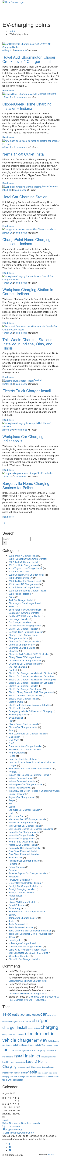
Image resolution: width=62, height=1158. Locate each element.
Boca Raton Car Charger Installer (25, 609)
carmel (28, 1021)
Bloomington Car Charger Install (25, 603)
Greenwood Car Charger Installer (25, 746)
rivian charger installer (18, 1072)
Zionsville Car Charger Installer (24, 959)
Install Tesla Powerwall (20, 787)
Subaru (12, 914)
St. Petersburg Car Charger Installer (27, 911)
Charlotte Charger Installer (22, 644)
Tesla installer (30, 1076)
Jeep (11, 800)
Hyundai (13, 771)
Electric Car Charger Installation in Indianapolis (32, 679)
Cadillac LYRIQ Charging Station (25, 616)
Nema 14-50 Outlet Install (21, 841)
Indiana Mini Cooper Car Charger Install (29, 774)
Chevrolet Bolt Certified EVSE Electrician (29, 654)
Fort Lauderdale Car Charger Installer (28, 733)
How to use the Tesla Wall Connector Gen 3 (31, 768)
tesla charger (43, 1073)
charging (49, 1027)
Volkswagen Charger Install (22, 943)
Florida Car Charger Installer (23, 727)
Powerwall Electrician (19, 879)
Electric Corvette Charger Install (25, 695)
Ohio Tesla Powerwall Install (23, 851)
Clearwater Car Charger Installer (25, 660)
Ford (11, 730)
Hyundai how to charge (32, 1050)
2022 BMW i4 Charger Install (23, 555)
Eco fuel (6, 144)
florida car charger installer (29, 1044)
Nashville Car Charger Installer (24, 832)
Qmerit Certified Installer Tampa (25, 882)
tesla (32, 1072)
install (19, 1056)
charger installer (34, 1028)
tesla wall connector (12, 1079)
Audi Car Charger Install (21, 600)
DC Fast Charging (18, 666)
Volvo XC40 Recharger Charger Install (28, 949)
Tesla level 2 (41, 1076)
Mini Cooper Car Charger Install (25, 825)
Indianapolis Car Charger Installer (26, 784)
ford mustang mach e (50, 1045)
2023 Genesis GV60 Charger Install (26, 574)
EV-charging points (18, 714)
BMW (11, 606)
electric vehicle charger (28, 1036)
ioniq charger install (48, 1057)
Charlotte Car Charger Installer (24, 641)
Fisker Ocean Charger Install (23, 724)
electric (32, 1033)
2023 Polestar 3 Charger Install (24, 587)
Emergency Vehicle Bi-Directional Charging (30, 711)
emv (38, 1040)
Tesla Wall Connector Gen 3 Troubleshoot (30, 933)
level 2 (5, 1061)
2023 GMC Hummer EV (21, 577)
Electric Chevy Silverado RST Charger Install (31, 692)
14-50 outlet (11, 1014)
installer (32, 1055)
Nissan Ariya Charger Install (23, 844)
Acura (12, 596)
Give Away (14, 739)
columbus (20, 1034)
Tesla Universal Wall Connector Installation (30, 930)
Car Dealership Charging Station (25, 625)
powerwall (26, 1067)
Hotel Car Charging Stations (23, 759)
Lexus (12, 806)
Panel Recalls (15, 857)
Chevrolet (13, 650)
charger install (14, 1027)
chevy (4, 1034)
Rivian (12, 898)
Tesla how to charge (17, 1076)
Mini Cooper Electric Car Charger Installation (31, 828)
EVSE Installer (16, 717)
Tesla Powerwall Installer (21, 927)
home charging (15, 1050)
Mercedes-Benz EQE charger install (27, 819)
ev (45, 1040)
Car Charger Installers (45, 93)
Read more (8, 90)
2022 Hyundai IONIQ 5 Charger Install (28, 558)
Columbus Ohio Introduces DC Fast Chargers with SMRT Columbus (34, 998)
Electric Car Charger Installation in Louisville (31, 682)
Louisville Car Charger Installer (24, 809)
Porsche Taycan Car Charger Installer (28, 873)
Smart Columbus (17, 905)
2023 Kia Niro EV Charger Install (25, 581)
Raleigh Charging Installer (22, 889)
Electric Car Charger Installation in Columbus (31, 676)
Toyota (12, 936)
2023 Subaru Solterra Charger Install (27, 590)
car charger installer (19, 619)
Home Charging (17, 752)
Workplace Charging (19, 956)
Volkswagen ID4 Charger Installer (25, 946)
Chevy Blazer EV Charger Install (25, 657)
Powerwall (14, 876)
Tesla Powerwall (17, 924)
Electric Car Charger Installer (23, 685)
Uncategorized (16, 940)
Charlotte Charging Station (22, 647)
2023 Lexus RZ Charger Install (24, 584)
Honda (12, 755)
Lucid (11, 813)
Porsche (13, 870)
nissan (19, 1067)
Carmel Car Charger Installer (23, 628)
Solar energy (15, 908)
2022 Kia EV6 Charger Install (23, 562)
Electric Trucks (16, 701)
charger (40, 1020)
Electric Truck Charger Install (23, 698)
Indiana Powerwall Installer (22, 781)
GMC (11, 743)
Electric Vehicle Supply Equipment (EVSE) (30, 704)
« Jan (5, 1119)
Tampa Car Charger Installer (23, 917)
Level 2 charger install (17, 1062)
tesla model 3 (53, 1076)
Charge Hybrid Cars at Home (23, 635)
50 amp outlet (30, 1014)
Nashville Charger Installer (22, 835)
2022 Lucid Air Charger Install (24, 565)
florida (50, 1041)
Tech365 (51, 1154)
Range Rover (15, 895)
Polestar (13, 863)
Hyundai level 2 (49, 1050)
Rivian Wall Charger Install (22, 901)
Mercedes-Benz (17, 816)
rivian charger (36, 1067)
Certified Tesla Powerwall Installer (26, 631)
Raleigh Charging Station (21, 892)
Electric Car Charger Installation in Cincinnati (31, 673)
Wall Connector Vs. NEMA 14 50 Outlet (28, 952)
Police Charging (17, 867)
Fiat (11, 720)
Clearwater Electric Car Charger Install (28, 980)
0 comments (20, 50)
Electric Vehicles (49, 186)
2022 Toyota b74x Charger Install (25, 568)
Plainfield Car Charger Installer (24, 860)
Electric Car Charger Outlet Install (25, 689)
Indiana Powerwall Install (21, 778)
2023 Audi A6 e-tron (19, 571)
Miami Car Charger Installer (23, 822)
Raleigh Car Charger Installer (23, 886)
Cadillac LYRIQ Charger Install (24, 612)
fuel (5, 1049)
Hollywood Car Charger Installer (25, 749)
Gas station (14, 736)
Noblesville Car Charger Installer (25, 847)
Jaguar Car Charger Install (22, 797)
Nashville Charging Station (22, 838)
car (43, 1013)
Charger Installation (18, 638)
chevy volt (11, 1034)
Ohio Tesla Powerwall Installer (24, 854)
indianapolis (7, 1056)
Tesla (11, 921)
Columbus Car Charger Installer (25, 663)
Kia (10, 803)
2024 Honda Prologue (20, 593)
